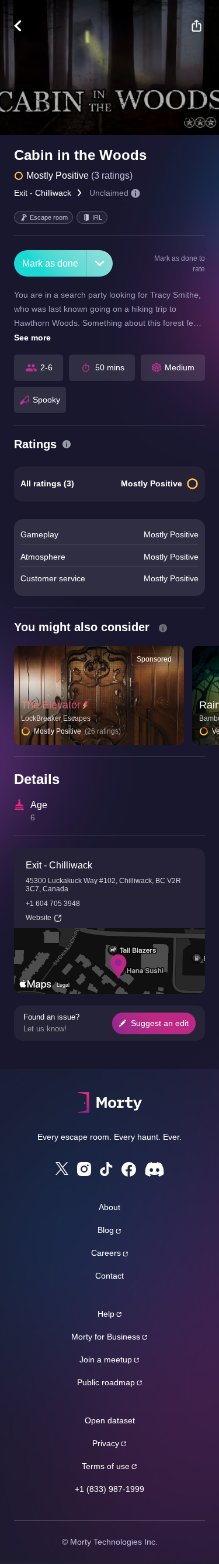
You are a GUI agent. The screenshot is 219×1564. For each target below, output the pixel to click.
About (109, 1207)
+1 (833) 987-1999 (109, 1489)
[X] (61, 1168)
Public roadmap (106, 1382)
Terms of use (106, 1466)
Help (106, 1313)
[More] (100, 263)
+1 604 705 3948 (53, 903)
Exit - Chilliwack (42, 192)
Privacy (105, 1443)
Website (38, 918)
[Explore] (23, 26)
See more (32, 337)
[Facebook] (128, 1169)
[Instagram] (84, 1169)
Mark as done (50, 263)
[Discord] (154, 1169)
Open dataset (110, 1420)
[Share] (196, 26)
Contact (109, 1275)
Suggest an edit (160, 1023)
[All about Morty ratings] (66, 444)
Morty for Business (105, 1336)
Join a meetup (105, 1359)
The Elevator (51, 705)
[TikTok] (106, 1169)
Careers (106, 1253)
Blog (106, 1230)
